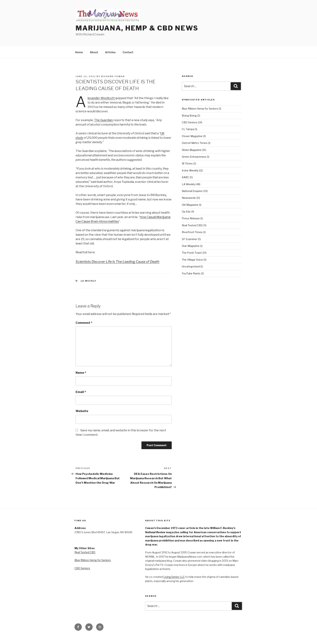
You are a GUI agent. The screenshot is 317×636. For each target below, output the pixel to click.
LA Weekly (88, 281)
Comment (84, 323)
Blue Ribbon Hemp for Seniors (200, 108)
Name (81, 372)
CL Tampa (188, 129)
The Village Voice (192, 259)
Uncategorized (191, 266)
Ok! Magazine (190, 204)
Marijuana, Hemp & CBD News (137, 28)
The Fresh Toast (192, 252)
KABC (185, 177)
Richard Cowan (113, 76)
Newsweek (189, 197)
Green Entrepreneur (194, 156)
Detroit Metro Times (194, 142)
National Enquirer (192, 191)
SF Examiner (189, 239)
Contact (128, 52)
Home (79, 52)
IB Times (187, 163)
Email (81, 392)
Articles (110, 52)
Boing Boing (189, 115)
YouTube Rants (191, 273)
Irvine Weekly (190, 170)
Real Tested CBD (192, 225)
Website (82, 411)
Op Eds (186, 211)
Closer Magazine (192, 136)
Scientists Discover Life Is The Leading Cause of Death (117, 262)
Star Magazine (190, 245)
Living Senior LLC (174, 576)
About (94, 52)
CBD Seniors (189, 122)
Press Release (191, 218)
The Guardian (103, 120)
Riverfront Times (192, 232)
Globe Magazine (191, 149)
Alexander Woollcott (101, 98)
